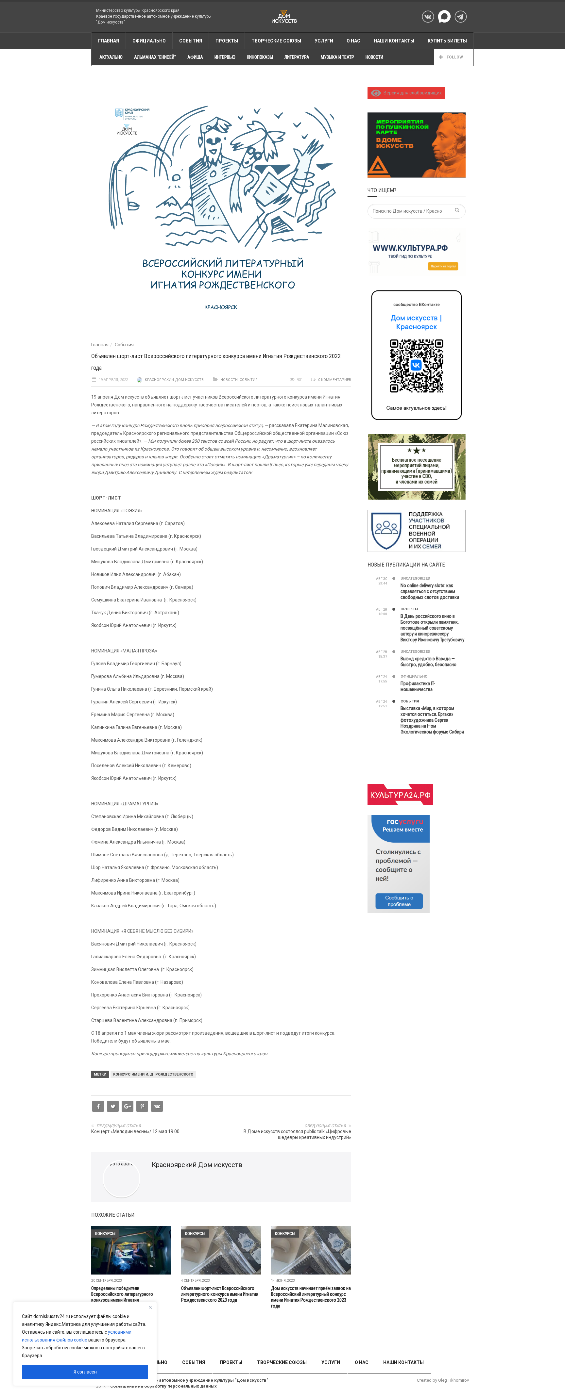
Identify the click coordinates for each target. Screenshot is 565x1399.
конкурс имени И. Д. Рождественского (153, 1074)
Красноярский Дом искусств (174, 380)
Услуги (324, 40)
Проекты (409, 609)
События (124, 344)
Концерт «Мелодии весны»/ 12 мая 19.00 (135, 1131)
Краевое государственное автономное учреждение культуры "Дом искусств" (184, 1380)
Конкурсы (105, 1233)
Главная (100, 344)
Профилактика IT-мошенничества (418, 686)
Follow (454, 57)
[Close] (150, 1307)
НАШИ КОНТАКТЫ (394, 40)
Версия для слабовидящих (411, 92)
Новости (229, 380)
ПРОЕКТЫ (226, 40)
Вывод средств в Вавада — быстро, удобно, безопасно (428, 661)
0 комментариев (334, 380)
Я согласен (85, 1371)
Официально (149, 40)
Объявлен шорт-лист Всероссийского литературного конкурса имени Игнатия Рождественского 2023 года (219, 1294)
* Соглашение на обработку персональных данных (162, 1386)
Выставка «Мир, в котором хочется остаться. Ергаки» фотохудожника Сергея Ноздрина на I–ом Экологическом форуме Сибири (432, 720)
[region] (85, 1344)
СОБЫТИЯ (190, 40)
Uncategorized (415, 578)
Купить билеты (447, 40)
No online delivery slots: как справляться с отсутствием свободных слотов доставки (430, 591)
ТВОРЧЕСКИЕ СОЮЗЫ (276, 40)
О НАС (353, 40)
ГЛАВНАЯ (108, 40)
